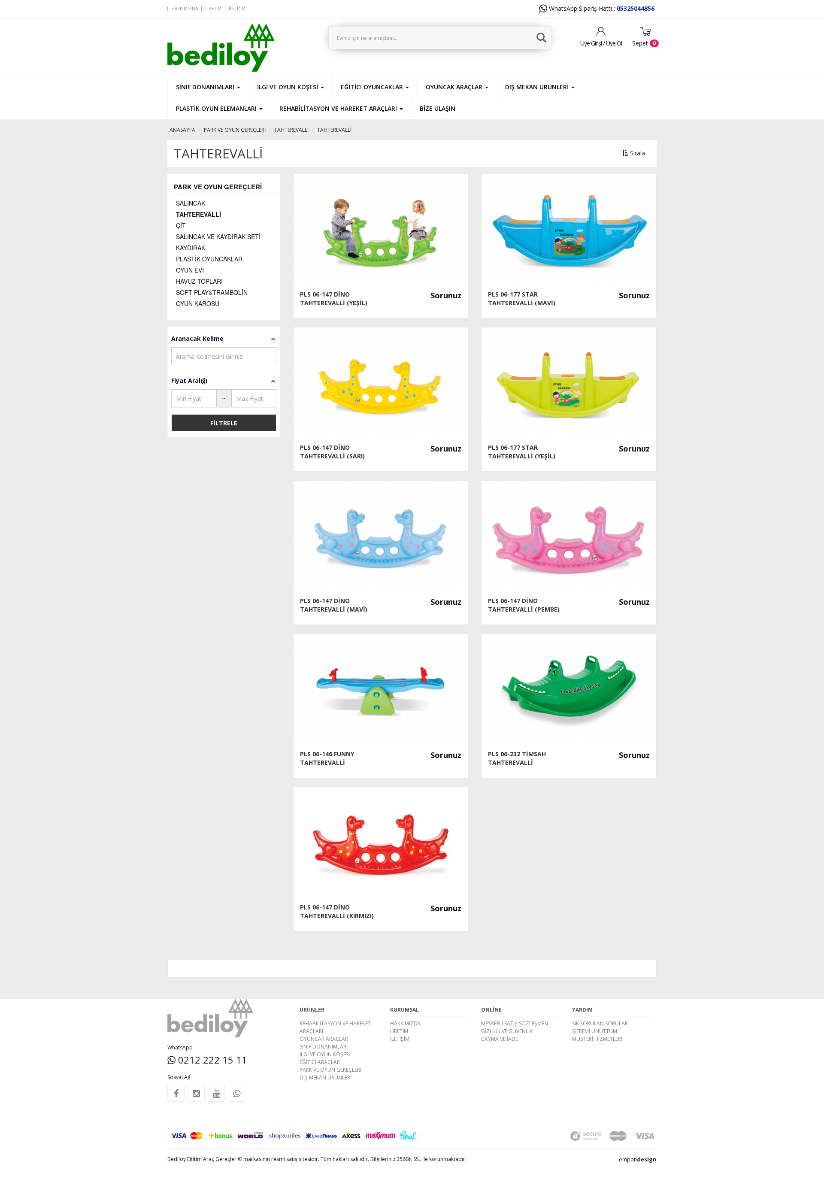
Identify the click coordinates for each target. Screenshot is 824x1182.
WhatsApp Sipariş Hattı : (600, 8)
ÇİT (181, 225)
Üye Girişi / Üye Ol (601, 43)
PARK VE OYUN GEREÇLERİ (235, 129)
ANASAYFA (182, 129)
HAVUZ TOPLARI (199, 281)
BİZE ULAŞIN (437, 108)
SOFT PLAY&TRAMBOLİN (212, 292)
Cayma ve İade (499, 1039)
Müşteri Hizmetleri (597, 1039)
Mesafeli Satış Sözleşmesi (514, 1023)
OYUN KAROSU (197, 303)
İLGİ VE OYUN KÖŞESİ (325, 1054)
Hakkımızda (184, 8)
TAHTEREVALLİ (291, 129)
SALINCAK (190, 203)
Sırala (636, 153)
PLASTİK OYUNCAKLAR (209, 259)
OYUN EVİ (190, 270)
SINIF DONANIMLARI (324, 1046)
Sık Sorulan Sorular (600, 1023)
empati (638, 1159)
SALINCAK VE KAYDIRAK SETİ (218, 236)
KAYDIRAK (190, 247)
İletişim (237, 8)
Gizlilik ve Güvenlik (507, 1031)
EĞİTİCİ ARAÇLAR (320, 1062)
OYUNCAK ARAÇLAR (324, 1039)
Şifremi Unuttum (594, 1031)
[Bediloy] (244, 47)
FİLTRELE (223, 423)
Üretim (213, 8)
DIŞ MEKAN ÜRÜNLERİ (325, 1077)
